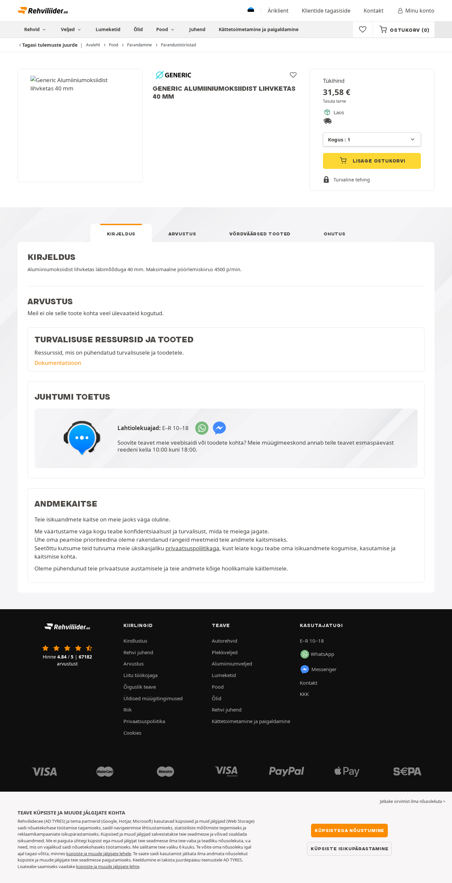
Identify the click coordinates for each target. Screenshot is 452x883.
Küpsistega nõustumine (349, 830)
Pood (162, 29)
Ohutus (334, 233)
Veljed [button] (68, 29)
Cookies (132, 732)
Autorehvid (224, 640)
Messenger (324, 669)
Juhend (197, 29)
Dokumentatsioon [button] (57, 363)
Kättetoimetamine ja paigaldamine (258, 29)
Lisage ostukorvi (378, 161)
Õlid (138, 29)
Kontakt (374, 10)
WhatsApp (322, 654)
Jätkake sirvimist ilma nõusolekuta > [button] (412, 801)
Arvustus (182, 233)
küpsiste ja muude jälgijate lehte (107, 866)
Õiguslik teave (139, 686)
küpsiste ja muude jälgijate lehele (98, 854)
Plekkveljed (225, 652)
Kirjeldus (121, 233)
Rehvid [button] (32, 29)
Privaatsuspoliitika (144, 721)
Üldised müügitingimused (153, 698)
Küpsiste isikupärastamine (349, 848)
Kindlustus (135, 640)
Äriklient (278, 10)
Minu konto (419, 10)
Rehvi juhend (138, 652)
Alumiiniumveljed (232, 663)
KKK (304, 694)
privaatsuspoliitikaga (192, 548)
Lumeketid (108, 29)
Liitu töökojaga (140, 675)
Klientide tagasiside (326, 10)
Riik (127, 709)
